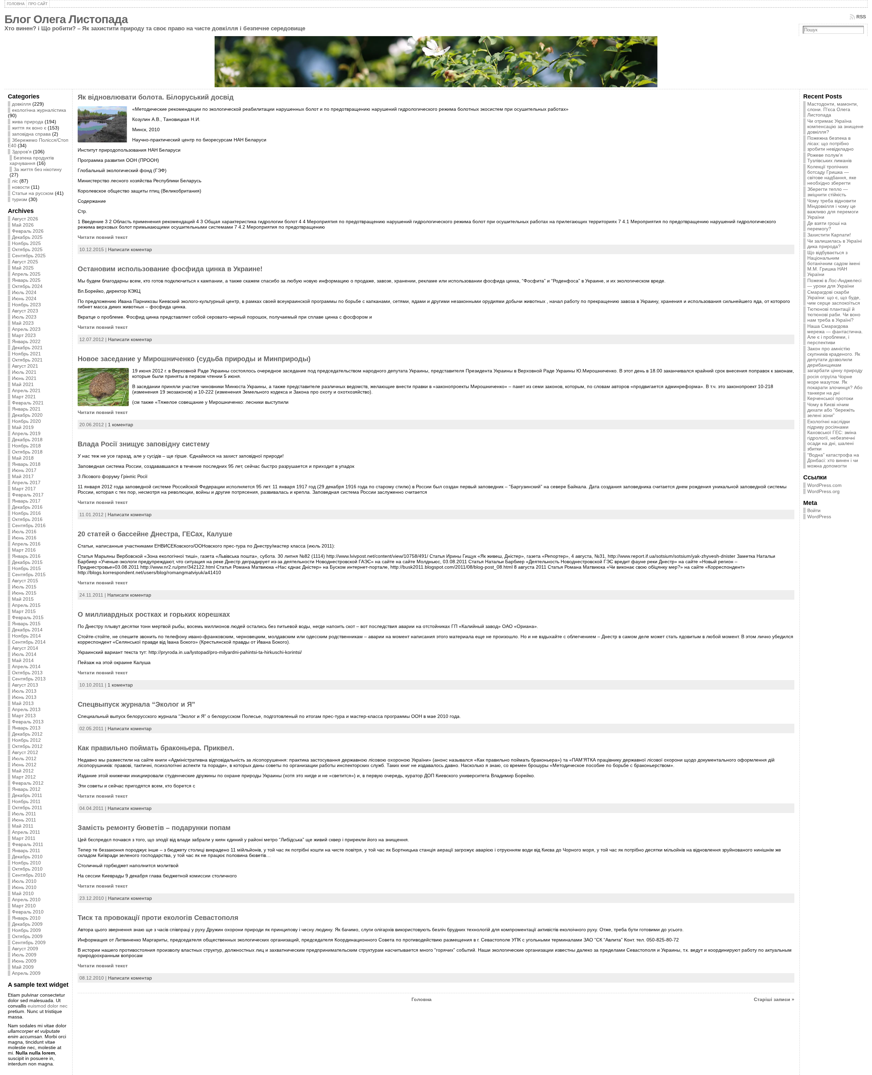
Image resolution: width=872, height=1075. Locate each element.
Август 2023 (25, 310)
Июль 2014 (24, 654)
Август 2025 (25, 261)
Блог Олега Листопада (66, 19)
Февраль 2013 (28, 721)
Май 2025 (23, 268)
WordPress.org (823, 491)
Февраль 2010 (28, 912)
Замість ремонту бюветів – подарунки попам (154, 827)
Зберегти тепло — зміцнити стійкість (827, 191)
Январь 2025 (26, 280)
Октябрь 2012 (27, 746)
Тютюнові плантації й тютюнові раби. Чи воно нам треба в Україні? (833, 314)
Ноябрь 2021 (26, 353)
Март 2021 (24, 396)
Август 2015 (25, 580)
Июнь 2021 (24, 378)
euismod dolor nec (47, 1006)
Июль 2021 (24, 372)
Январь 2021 (26, 409)
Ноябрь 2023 (26, 304)
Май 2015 (23, 599)
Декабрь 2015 (27, 562)
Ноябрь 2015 (26, 568)
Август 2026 (25, 218)
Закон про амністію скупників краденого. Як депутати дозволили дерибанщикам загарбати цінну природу (834, 359)
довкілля (21, 104)
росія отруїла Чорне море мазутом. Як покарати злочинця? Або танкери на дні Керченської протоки (834, 387)
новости (21, 187)
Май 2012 (23, 770)
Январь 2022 (26, 341)
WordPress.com (824, 485)
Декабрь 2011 (27, 795)
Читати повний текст (103, 237)
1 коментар (120, 424)
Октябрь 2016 (27, 519)
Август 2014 (25, 648)
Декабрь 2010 (27, 856)
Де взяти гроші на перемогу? (826, 225)
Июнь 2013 (24, 697)
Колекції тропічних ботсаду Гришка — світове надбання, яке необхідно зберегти (831, 175)
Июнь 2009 (24, 961)
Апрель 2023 (26, 329)
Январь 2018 (26, 464)
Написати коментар (130, 249)
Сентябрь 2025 (29, 255)
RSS (861, 16)
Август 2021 (25, 366)
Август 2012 (25, 752)
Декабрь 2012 (27, 734)
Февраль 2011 (27, 844)
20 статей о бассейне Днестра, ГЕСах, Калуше (155, 534)
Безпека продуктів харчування (32, 160)
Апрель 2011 (26, 832)
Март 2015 (24, 611)
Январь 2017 (26, 501)
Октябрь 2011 (27, 807)
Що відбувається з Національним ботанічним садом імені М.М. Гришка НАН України (833, 263)
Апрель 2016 (26, 544)
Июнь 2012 (24, 764)
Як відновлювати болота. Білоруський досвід (156, 97)
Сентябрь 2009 (29, 942)
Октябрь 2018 (27, 452)
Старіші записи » (774, 999)
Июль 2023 (24, 317)
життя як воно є (29, 127)
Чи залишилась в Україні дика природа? (834, 243)
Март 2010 (24, 905)
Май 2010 (23, 893)
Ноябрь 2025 (26, 243)
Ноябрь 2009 (26, 930)
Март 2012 (24, 777)
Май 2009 (23, 967)
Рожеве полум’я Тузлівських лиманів (829, 157)
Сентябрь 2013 (29, 678)
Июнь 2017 (24, 470)
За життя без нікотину (38, 169)
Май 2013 (23, 703)
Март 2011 (23, 838)
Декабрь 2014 (27, 629)
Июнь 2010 (24, 887)
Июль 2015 (24, 586)
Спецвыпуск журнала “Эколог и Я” (136, 704)
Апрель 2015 (26, 605)
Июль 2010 (24, 881)
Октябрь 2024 (27, 286)
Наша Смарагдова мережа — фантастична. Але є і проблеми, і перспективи (835, 334)
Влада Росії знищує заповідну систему (143, 444)
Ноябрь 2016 (26, 513)
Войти (814, 510)
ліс (15, 181)
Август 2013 (25, 685)
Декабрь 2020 (27, 415)
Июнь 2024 (24, 298)
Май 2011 (22, 826)
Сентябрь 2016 (29, 525)
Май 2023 (23, 323)
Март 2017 (24, 488)
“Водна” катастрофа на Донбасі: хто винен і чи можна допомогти (833, 460)
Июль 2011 (24, 813)
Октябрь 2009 (27, 936)
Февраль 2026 (28, 231)
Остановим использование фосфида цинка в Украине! (170, 269)
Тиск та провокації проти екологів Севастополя (158, 917)
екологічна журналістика (39, 110)
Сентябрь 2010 (29, 875)
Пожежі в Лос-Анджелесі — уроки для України (834, 283)
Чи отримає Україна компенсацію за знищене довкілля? (835, 126)
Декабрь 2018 (27, 439)
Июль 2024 (24, 292)
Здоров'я (22, 151)
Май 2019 (23, 427)
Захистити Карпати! (829, 234)
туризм (19, 199)
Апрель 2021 (26, 390)
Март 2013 (24, 715)
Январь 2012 (26, 789)
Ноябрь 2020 (26, 421)
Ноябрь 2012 (26, 740)
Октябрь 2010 (27, 869)
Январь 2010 (26, 918)
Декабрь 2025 (27, 237)
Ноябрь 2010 (26, 862)
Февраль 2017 (28, 494)
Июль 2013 (24, 691)
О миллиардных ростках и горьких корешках (154, 614)
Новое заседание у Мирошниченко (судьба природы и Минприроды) (194, 359)
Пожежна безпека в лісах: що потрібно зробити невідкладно (830, 143)
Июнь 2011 (24, 820)
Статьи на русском (32, 193)
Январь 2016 (26, 556)
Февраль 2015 (28, 617)
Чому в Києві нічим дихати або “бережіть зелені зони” (831, 410)
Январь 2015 (26, 623)
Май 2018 (23, 458)
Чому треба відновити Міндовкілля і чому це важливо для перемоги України (832, 209)
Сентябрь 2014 (29, 642)
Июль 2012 (24, 758)
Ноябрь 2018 (26, 445)
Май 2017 (23, 476)
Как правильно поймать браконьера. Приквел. (156, 748)
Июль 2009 (24, 954)
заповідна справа (31, 134)
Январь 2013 (26, 728)
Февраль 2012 (28, 783)
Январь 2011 (26, 850)
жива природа (27, 121)
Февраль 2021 (28, 402)
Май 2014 (23, 660)
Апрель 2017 (26, 482)
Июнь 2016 (24, 537)
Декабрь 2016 (27, 507)
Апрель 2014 (26, 666)
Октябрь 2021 (27, 360)
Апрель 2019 (26, 433)
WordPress (819, 516)
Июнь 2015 (24, 593)
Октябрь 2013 (27, 672)
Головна (421, 999)
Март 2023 (24, 335)
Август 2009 (25, 948)
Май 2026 (23, 225)
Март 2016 (24, 550)
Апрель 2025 (26, 274)
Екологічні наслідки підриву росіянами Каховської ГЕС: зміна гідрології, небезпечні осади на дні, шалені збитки (831, 435)
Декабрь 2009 (27, 924)
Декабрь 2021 (27, 347)
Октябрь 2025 (27, 249)
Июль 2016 (24, 531)
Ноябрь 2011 (26, 801)
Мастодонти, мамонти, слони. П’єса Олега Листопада (832, 109)
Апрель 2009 (26, 973)
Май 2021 (23, 384)
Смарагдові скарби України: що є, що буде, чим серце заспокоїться (833, 297)
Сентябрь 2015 (29, 574)
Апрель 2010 (26, 899)
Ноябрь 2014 (26, 636)
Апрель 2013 (26, 709)
